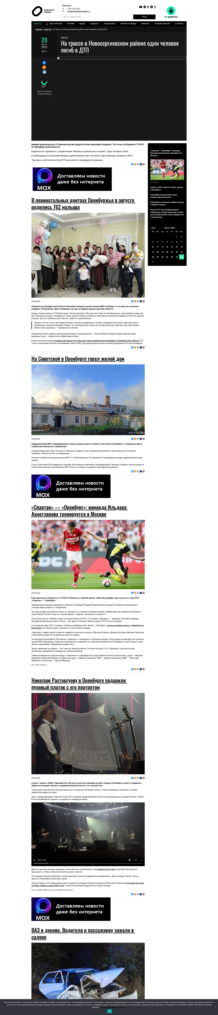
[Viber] (143, 164)
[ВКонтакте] (44, 63)
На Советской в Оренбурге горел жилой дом (77, 358)
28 (172, 257)
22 (177, 252)
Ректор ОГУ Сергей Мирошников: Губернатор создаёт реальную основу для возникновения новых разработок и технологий (167, 213)
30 (182, 257)
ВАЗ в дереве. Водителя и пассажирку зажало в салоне (83, 933)
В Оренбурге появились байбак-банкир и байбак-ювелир (167, 203)
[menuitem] (37, 23)
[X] (141, 164)
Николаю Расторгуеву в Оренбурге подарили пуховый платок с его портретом (79, 683)
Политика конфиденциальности (113, 1007)
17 (153, 252)
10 (153, 247)
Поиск (144, 17)
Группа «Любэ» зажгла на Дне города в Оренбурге (166, 188)
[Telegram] (44, 72)
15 (177, 247)
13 (167, 247)
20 (167, 252)
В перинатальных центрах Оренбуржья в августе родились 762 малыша (83, 203)
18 (158, 252)
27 (167, 257)
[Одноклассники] (44, 67)
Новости (47, 29)
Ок (109, 1011)
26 (162, 257)
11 (158, 247)
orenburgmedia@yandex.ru (78, 11)
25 (158, 257)
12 (162, 247)
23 (182, 252)
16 (182, 247)
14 (172, 247)
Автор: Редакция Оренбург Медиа (44, 92)
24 (153, 257)
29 (177, 257)
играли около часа (106, 869)
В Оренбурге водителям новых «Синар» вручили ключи (163, 196)
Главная (38, 29)
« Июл (153, 228)
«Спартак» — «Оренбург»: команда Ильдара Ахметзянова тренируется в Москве (79, 510)
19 (162, 252)
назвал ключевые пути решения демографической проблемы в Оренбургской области (97, 341)
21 (172, 252)
